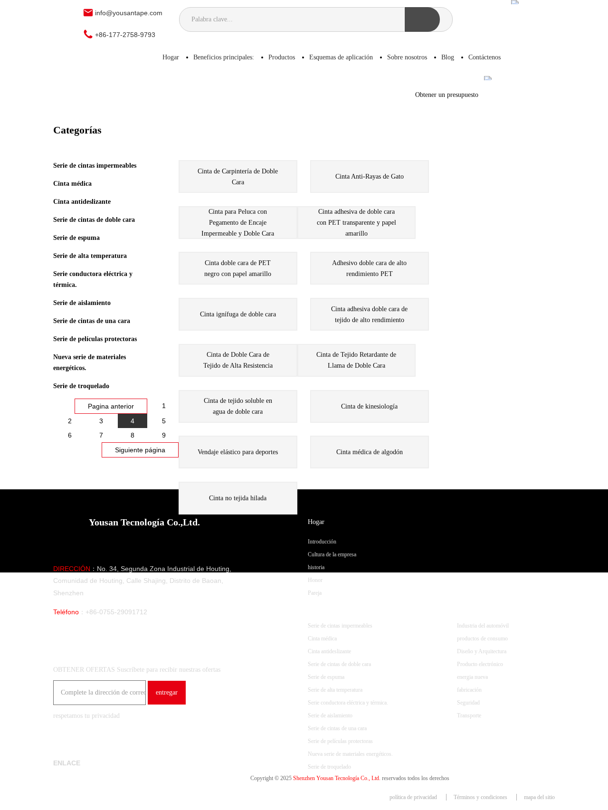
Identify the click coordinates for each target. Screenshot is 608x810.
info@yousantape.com (128, 13)
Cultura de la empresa (332, 554)
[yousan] (65, 20)
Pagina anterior (111, 406)
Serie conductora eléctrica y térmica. (93, 279)
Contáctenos (484, 57)
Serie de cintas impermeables (94, 165)
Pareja (315, 593)
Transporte (469, 715)
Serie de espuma (76, 237)
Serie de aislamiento (82, 302)
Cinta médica (72, 183)
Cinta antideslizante (82, 201)
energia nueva (472, 677)
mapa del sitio (539, 797)
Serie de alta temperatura (90, 255)
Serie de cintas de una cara (91, 320)
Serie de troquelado (81, 386)
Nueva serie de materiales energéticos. (89, 362)
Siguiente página (140, 450)
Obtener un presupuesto (449, 94)
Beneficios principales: (223, 57)
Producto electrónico (480, 664)
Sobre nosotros (407, 57)
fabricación (469, 689)
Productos (281, 57)
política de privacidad (413, 797)
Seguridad (468, 702)
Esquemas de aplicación (341, 57)
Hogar (170, 57)
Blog (447, 57)
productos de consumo (482, 638)
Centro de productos (335, 606)
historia (316, 567)
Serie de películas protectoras (95, 339)
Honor (315, 580)
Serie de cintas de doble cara (94, 219)
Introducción (322, 541)
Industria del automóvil (483, 625)
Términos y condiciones (480, 797)
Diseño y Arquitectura (481, 651)
